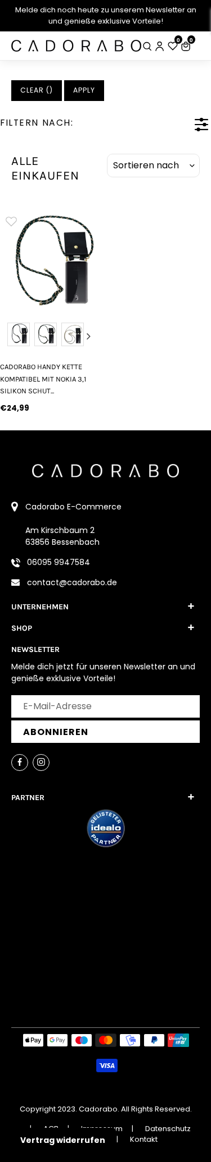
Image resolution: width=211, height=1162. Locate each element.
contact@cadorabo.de (72, 582)
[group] (50, 259)
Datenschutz (168, 1128)
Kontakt (144, 1139)
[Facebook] (19, 762)
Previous (10, 336)
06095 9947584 (58, 562)
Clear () (36, 90)
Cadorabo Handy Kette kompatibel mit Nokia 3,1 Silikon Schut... (43, 378)
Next (89, 336)
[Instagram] (41, 762)
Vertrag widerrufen (62, 1140)
